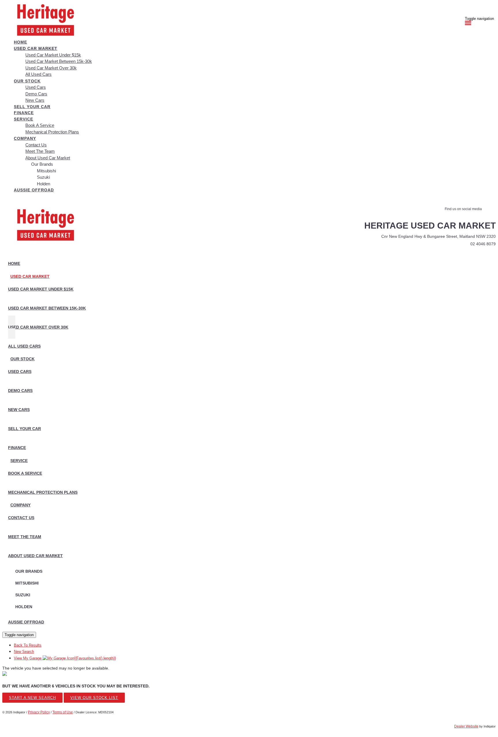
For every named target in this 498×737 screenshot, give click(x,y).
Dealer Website (466, 726)
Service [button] (23, 119)
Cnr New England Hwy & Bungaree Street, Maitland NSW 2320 (438, 236)
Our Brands (42, 164)
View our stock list (94, 697)
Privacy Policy (39, 712)
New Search (24, 651)
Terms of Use (62, 712)
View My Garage (65, 658)
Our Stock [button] (27, 81)
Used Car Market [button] (35, 48)
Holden (43, 183)
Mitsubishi (46, 170)
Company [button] (25, 138)
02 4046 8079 (483, 244)
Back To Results (28, 645)
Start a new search (32, 697)
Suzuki (43, 177)
